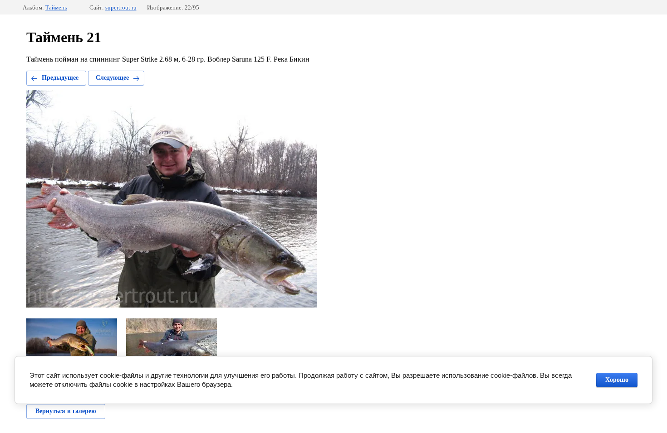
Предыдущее (60, 77)
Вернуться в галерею (65, 411)
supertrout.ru (121, 7)
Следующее (112, 77)
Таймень (56, 7)
